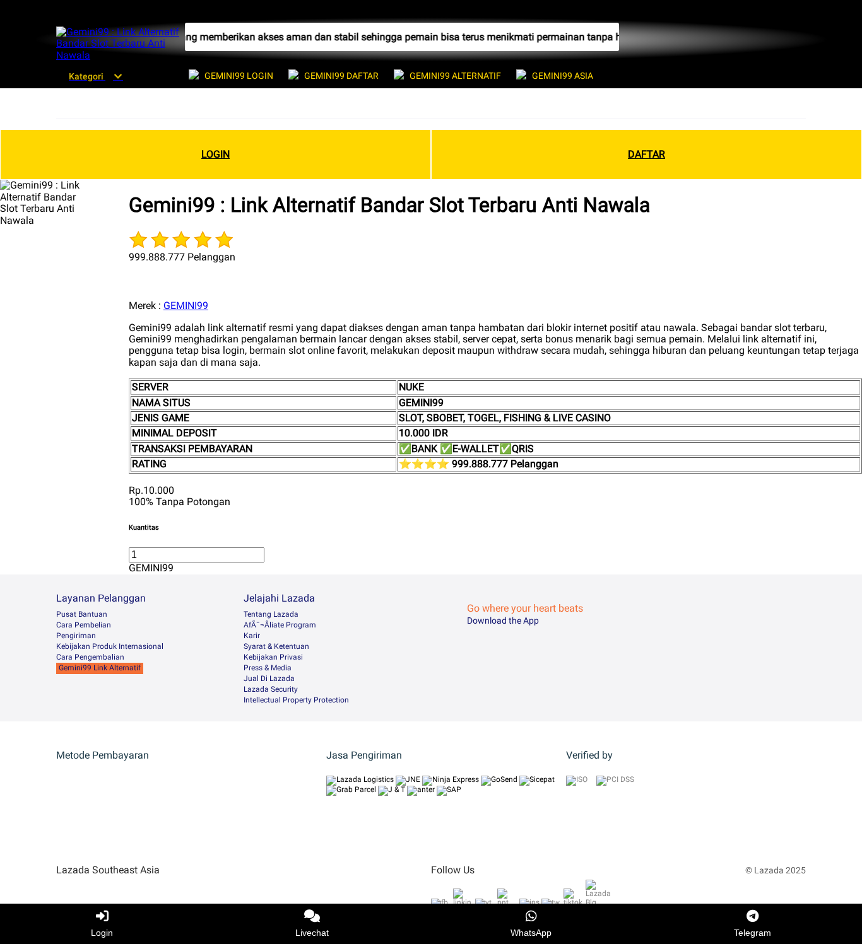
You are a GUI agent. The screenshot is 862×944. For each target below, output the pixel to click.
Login (102, 933)
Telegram (752, 933)
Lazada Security (271, 689)
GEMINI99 (185, 306)
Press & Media (268, 667)
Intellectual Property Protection (296, 700)
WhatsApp (531, 933)
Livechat (312, 933)
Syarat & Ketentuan (276, 646)
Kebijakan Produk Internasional (109, 646)
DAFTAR (646, 154)
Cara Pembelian (83, 625)
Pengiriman (76, 635)
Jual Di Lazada (269, 678)
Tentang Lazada (271, 614)
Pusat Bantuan (81, 614)
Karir (252, 635)
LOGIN (215, 154)
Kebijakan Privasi (273, 657)
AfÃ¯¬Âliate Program (280, 625)
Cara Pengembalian (90, 657)
